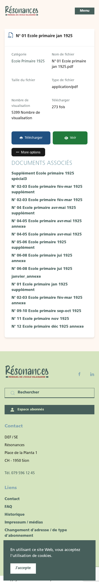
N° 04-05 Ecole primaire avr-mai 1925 (47, 234)
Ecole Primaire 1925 (28, 61)
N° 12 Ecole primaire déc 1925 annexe (48, 327)
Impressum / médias (24, 522)
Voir (73, 138)
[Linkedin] (92, 374)
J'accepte (23, 568)
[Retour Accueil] (22, 11)
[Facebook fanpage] (79, 374)
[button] (84, 11)
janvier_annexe (26, 277)
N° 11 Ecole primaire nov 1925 (40, 319)
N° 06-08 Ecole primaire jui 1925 (42, 269)
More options (31, 152)
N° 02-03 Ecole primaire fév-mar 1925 (47, 200)
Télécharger (33, 138)
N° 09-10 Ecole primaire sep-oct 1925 (46, 311)
